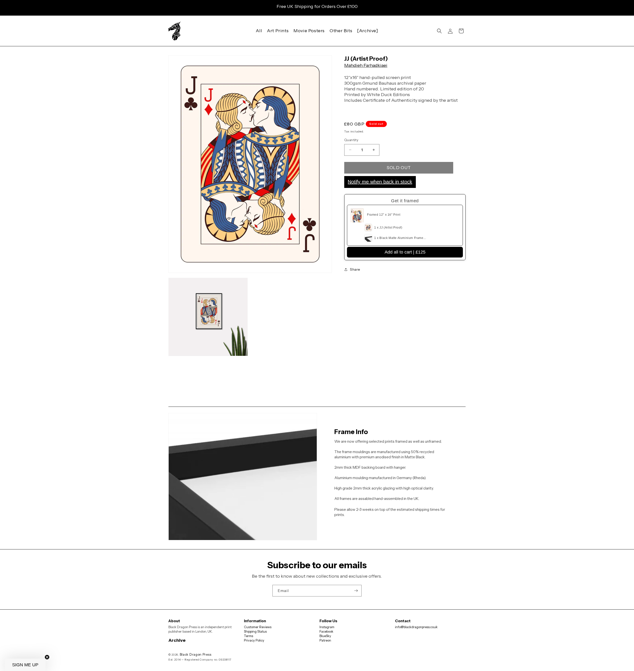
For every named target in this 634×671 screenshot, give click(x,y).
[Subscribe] (355, 590)
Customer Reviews (257, 627)
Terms (248, 636)
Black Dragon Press (195, 654)
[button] (439, 31)
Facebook (326, 631)
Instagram (326, 627)
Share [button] (355, 269)
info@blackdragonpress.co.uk (416, 627)
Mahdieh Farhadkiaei (365, 65)
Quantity (351, 140)
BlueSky (325, 636)
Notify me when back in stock (380, 181)
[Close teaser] (47, 657)
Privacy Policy (254, 640)
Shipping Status (255, 631)
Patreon (325, 640)
